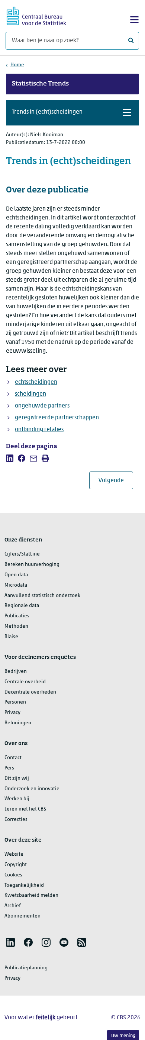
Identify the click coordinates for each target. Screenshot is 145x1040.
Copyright (15, 864)
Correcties (16, 819)
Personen (15, 702)
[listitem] (9, 458)
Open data (16, 575)
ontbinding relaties (39, 430)
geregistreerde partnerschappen (57, 418)
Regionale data (21, 605)
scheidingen (30, 394)
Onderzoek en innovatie (31, 788)
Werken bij (16, 798)
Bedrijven (15, 671)
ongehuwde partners (42, 406)
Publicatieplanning (26, 968)
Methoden (16, 626)
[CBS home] (36, 15)
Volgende (116, 480)
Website (13, 854)
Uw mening (123, 1035)
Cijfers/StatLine (22, 554)
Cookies (13, 875)
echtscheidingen (36, 382)
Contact (13, 757)
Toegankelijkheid (24, 885)
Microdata (15, 585)
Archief (12, 905)
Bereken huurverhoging (31, 564)
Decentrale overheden (30, 692)
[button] (72, 112)
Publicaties (16, 616)
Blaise (11, 636)
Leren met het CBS (25, 809)
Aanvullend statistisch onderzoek (42, 595)
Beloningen (17, 723)
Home (17, 65)
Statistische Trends (40, 84)
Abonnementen (22, 916)
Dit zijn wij (16, 778)
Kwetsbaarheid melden (31, 895)
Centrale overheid (25, 682)
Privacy (12, 712)
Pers (9, 768)
